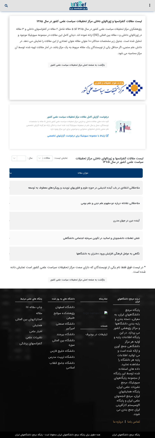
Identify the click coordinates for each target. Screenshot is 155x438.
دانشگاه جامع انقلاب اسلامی (62, 365)
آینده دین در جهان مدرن (126, 221)
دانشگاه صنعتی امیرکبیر (65, 326)
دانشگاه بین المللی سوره (63, 342)
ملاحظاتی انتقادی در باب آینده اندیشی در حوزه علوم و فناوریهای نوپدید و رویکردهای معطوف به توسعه (84, 188)
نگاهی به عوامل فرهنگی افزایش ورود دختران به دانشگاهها (108, 254)
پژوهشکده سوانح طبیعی (64, 315)
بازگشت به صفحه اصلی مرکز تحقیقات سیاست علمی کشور (77, 65)
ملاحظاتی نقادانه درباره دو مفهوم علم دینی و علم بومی (110, 203)
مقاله (39, 313)
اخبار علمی (35, 331)
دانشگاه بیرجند (66, 334)
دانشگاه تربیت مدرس (61, 357)
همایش (37, 325)
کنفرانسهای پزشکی (30, 343)
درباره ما (118, 421)
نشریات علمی (34, 337)
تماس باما (133, 421)
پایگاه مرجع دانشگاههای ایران (126, 434)
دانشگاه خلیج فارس (62, 351)
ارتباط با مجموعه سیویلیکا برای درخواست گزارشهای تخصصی (76, 136)
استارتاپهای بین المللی (28, 319)
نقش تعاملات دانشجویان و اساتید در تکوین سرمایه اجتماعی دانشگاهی (101, 238)
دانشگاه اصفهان (65, 307)
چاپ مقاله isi (34, 307)
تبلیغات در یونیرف (96, 334)
